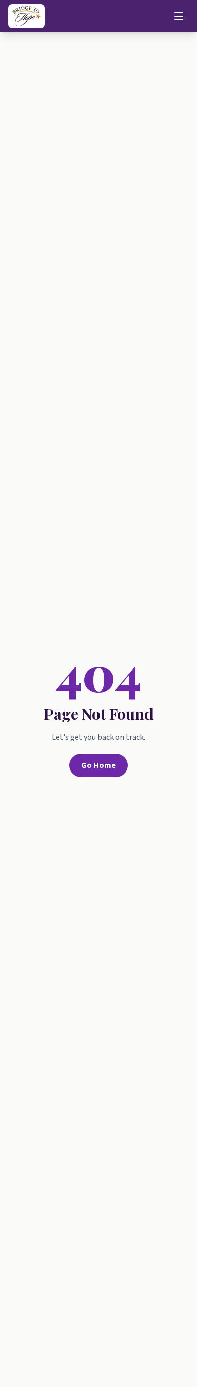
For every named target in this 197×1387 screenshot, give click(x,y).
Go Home (98, 765)
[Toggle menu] (179, 16)
